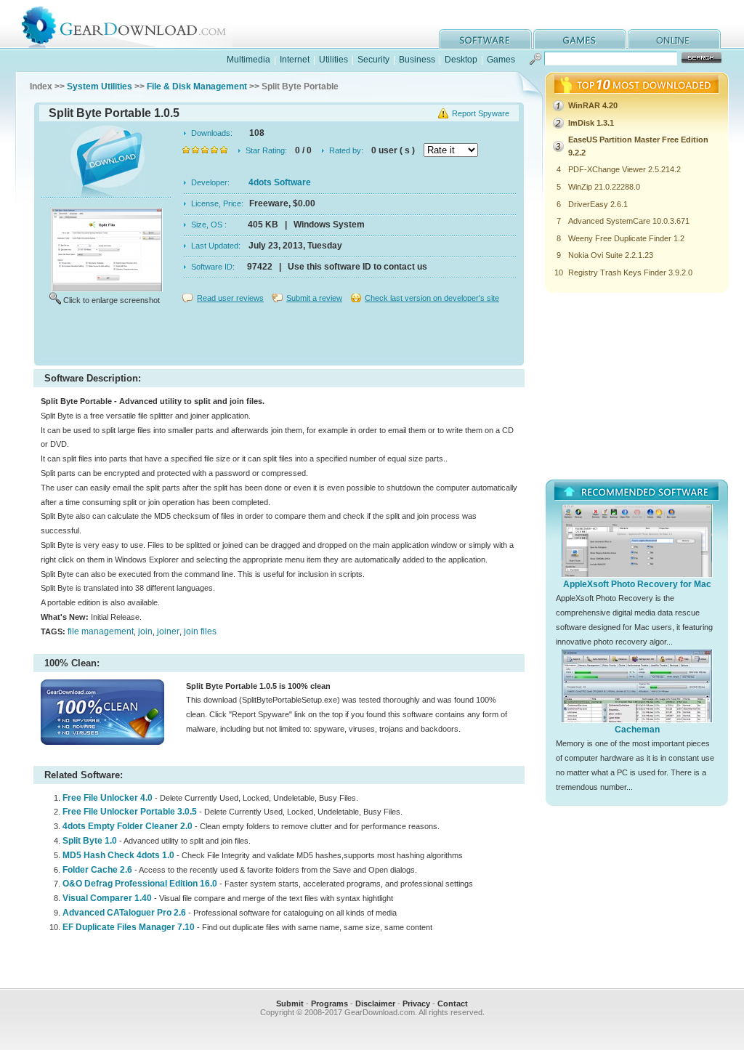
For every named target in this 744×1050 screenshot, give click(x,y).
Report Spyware (480, 113)
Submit (290, 1003)
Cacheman (637, 729)
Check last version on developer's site (432, 298)
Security (373, 59)
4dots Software (279, 182)
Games (501, 59)
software (485, 39)
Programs (329, 1003)
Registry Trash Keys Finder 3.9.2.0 (630, 272)
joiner (168, 631)
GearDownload (134, 24)
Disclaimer (375, 1003)
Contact (452, 1003)
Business (417, 59)
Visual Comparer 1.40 (107, 898)
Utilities (333, 59)
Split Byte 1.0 (89, 841)
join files (200, 631)
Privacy (416, 1003)
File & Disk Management (197, 86)
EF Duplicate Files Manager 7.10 (128, 927)
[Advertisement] (279, 337)
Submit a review (314, 298)
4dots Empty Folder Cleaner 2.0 (127, 826)
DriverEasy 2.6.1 (598, 204)
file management (101, 631)
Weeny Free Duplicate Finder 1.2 (626, 238)
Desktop (461, 59)
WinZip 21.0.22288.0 (604, 186)
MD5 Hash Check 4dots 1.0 (118, 855)
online (674, 39)
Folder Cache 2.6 (97, 870)
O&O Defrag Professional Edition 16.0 (139, 884)
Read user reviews (230, 298)
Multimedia (248, 59)
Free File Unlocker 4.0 (107, 798)
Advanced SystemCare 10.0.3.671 (629, 221)
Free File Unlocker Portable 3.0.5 (129, 812)
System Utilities (99, 86)
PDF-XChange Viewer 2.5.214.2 (624, 169)
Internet (295, 59)
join (145, 631)
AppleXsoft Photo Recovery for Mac (637, 584)
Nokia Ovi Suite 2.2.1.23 (610, 255)
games (579, 39)
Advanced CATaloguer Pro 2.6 (124, 913)
